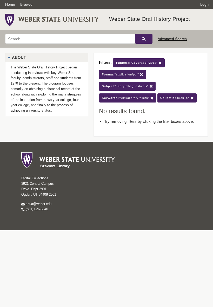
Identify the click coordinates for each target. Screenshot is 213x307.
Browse (26, 4)
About (19, 57)
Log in (205, 4)
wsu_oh (175, 97)
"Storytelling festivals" (126, 86)
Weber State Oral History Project (149, 19)
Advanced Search (172, 39)
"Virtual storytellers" (126, 97)
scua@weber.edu (38, 204)
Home (10, 4)
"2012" (137, 62)
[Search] (143, 39)
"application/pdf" (121, 74)
